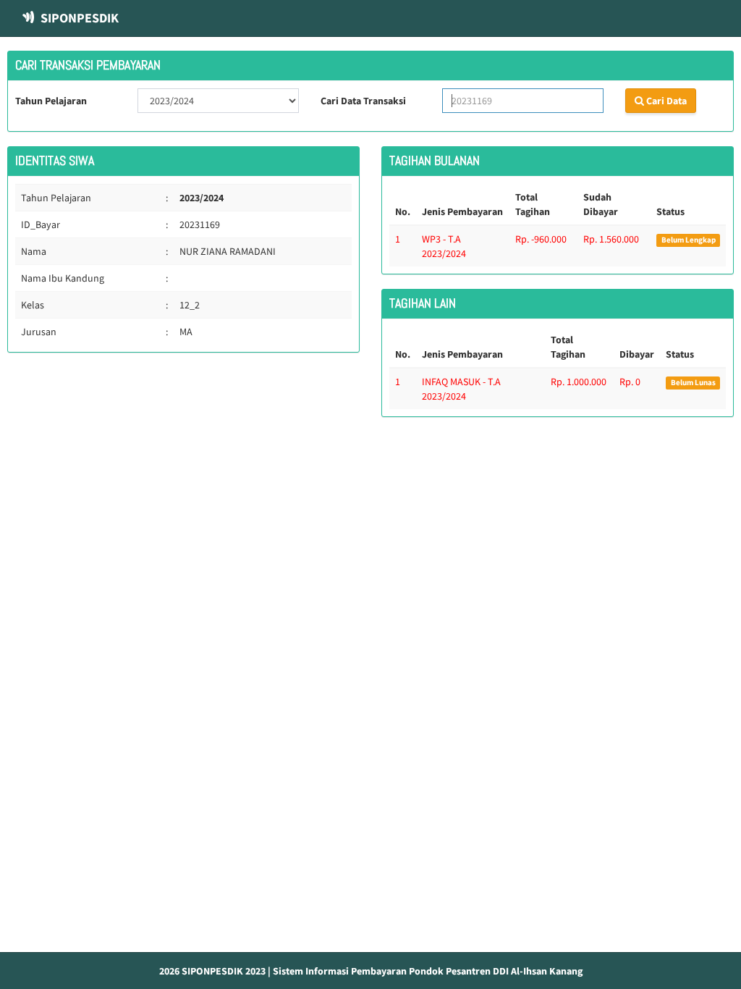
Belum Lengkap (688, 240)
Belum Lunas (693, 382)
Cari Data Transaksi (363, 100)
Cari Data (665, 100)
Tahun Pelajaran (51, 100)
